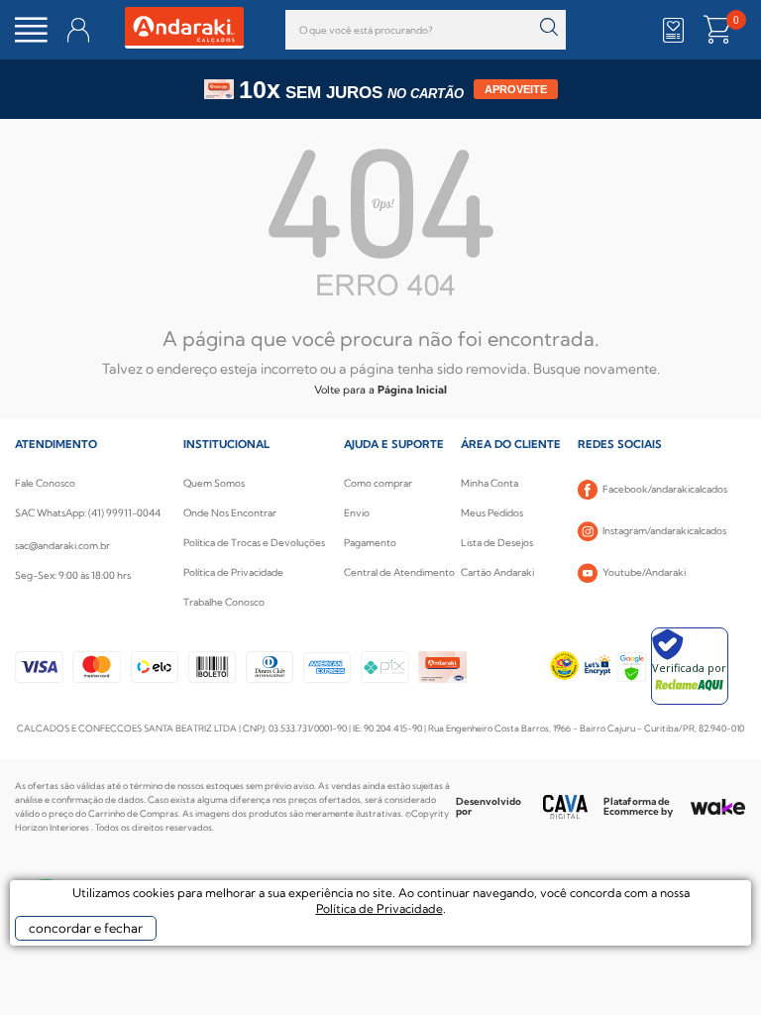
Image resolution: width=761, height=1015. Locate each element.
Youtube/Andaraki (644, 572)
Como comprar (378, 483)
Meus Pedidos (492, 513)
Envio (357, 513)
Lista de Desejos (497, 542)
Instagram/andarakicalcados (664, 530)
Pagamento (370, 542)
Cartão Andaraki (497, 572)
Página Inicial (412, 389)
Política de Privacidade (233, 572)
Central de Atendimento (399, 572)
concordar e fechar (86, 928)
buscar (548, 27)
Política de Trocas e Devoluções (254, 542)
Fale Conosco (45, 483)
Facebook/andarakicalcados (664, 489)
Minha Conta (489, 483)
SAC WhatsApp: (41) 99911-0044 (88, 513)
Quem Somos (214, 483)
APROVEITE (516, 89)
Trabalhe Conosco (224, 602)
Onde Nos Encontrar (229, 513)
